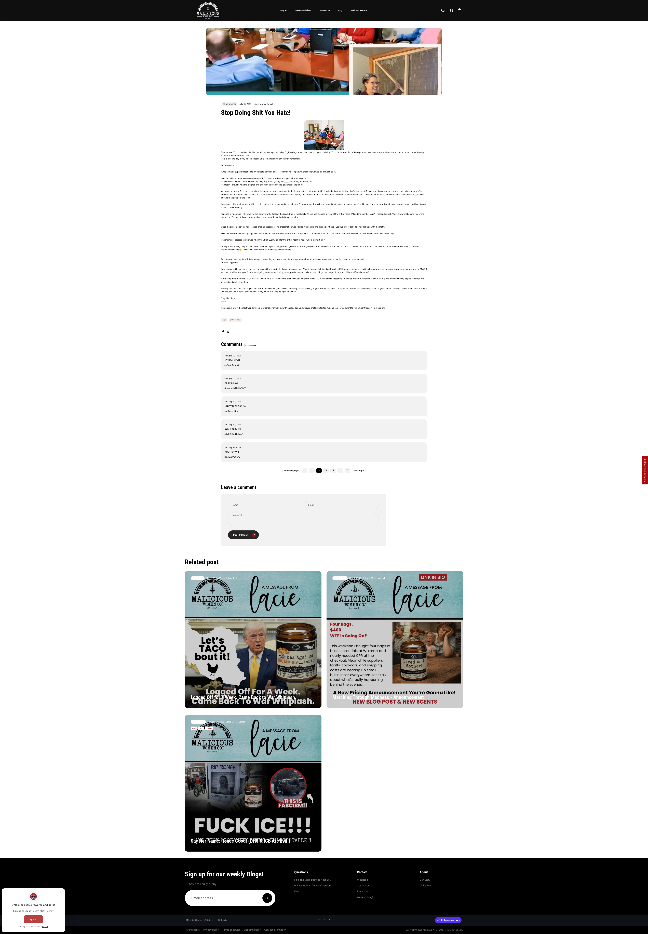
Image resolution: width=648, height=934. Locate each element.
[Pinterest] (228, 332)
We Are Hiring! (365, 897)
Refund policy (192, 929)
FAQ (296, 891)
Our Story (425, 879)
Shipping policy (252, 929)
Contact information (275, 929)
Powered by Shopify (453, 930)
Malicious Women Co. (433, 930)
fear (224, 320)
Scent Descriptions (303, 10)
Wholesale (362, 879)
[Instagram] (324, 920)
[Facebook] (223, 332)
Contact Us (363, 885)
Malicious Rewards (359, 10)
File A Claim (363, 891)
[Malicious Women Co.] (208, 10)
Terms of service (231, 929)
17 (347, 470)
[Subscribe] (267, 898)
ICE (201, 728)
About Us (323, 10)
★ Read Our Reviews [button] (645, 470)
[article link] (311, 699)
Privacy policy (211, 929)
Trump (209, 728)
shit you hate (235, 320)
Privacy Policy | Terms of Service (312, 885)
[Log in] (451, 10)
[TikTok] (329, 920)
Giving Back (426, 885)
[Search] (443, 10)
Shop (282, 10)
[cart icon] (459, 10)
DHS (194, 728)
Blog (340, 10)
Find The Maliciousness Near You (312, 879)
